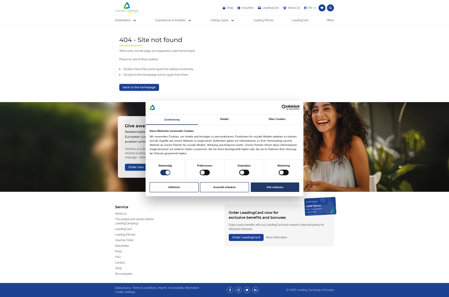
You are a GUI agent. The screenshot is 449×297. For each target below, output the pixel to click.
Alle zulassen (275, 187)
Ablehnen (174, 187)
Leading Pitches (125, 234)
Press (118, 251)
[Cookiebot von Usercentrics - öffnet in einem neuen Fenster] (284, 107)
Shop (118, 268)
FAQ (118, 257)
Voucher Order (124, 240)
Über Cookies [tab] (277, 119)
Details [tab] (224, 119)
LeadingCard (123, 229)
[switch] (205, 172)
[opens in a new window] (230, 290)
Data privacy (123, 287)
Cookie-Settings (125, 292)
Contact (120, 262)
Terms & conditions (144, 287)
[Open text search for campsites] (330, 7)
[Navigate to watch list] (322, 7)
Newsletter (122, 245)
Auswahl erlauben (224, 187)
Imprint (162, 287)
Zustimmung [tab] (172, 119)
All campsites (123, 273)
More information (276, 237)
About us (120, 213)
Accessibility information (183, 287)
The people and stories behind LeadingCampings (134, 221)
